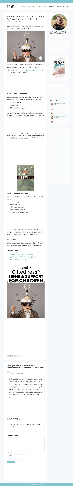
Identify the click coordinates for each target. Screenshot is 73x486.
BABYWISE (23, 6)
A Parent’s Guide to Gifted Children (18, 259)
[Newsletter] (42, 1)
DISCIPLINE (39, 6)
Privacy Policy (40, 484)
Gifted (9, 354)
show (16, 76)
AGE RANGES (51, 6)
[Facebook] (35, 1)
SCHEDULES (29, 6)
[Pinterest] (37, 1)
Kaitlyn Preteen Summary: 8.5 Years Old (16, 355)
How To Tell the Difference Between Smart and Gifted (23, 256)
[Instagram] (33, 1)
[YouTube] (40, 1)
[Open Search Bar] (68, 6)
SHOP (60, 6)
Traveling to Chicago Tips (13, 356)
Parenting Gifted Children (16, 253)
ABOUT (64, 6)
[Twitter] (31, 1)
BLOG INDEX (45, 6)
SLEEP (34, 6)
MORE (57, 6)
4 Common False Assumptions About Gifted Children (23, 257)
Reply (10, 397)
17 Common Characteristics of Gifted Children (21, 254)
